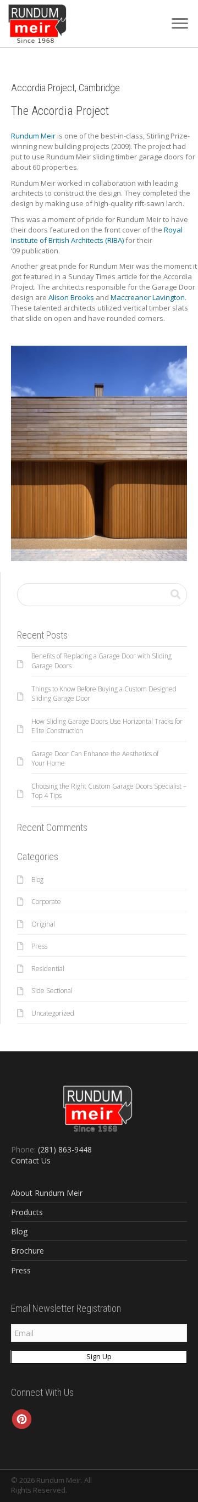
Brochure (27, 1250)
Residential (47, 968)
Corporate (46, 901)
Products (27, 1212)
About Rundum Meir (46, 1193)
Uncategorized (52, 1013)
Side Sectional (52, 990)
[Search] (175, 595)
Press (39, 946)
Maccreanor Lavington (148, 297)
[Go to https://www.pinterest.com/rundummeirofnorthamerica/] (22, 1419)
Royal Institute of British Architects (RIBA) (97, 235)
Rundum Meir (33, 136)
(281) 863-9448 (65, 1149)
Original (43, 924)
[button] (180, 23)
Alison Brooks (71, 297)
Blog (37, 879)
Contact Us (31, 1160)
